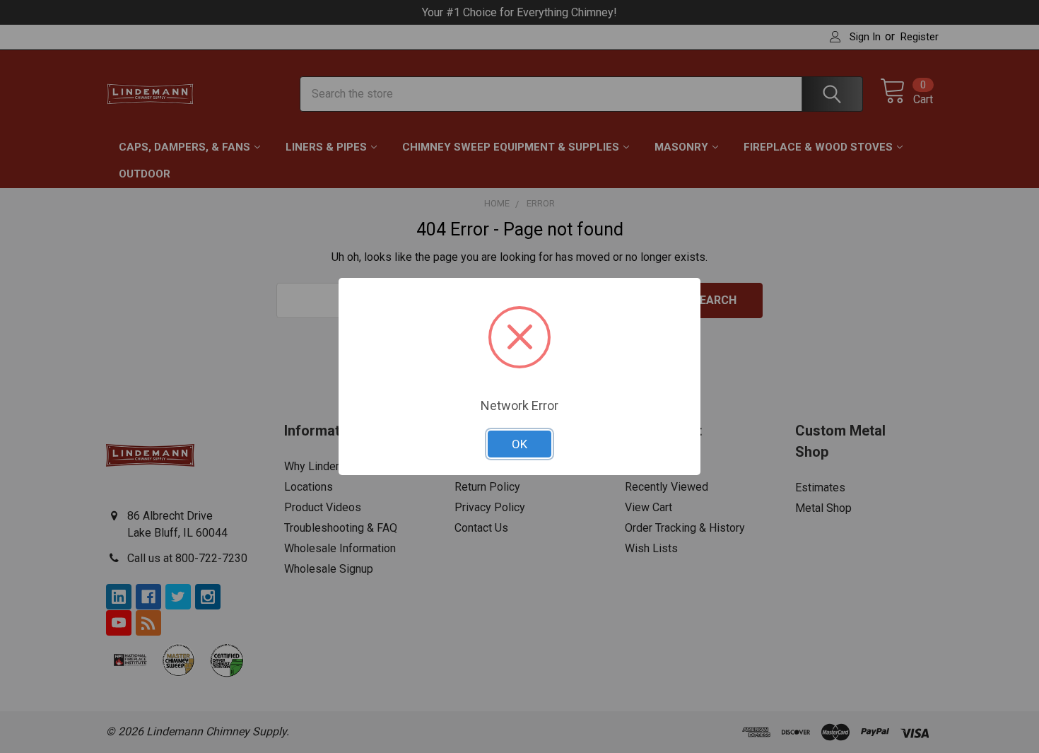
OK (519, 444)
